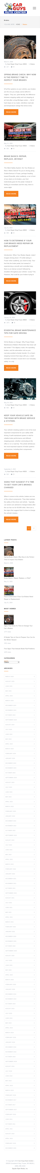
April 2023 (20, 801)
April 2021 (20, 917)
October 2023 (20, 772)
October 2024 (20, 715)
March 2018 (20, 1090)
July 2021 (20, 902)
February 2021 (20, 926)
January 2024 (20, 758)
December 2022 (20, 821)
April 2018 (20, 1085)
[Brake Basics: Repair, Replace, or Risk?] (20, 132)
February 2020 (20, 984)
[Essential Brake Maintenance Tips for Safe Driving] (20, 303)
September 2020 (20, 950)
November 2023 (20, 768)
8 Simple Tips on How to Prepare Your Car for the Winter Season (19, 638)
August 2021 (20, 898)
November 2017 (20, 1100)
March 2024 (20, 748)
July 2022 (20, 845)
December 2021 (20, 878)
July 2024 (20, 729)
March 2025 (20, 700)
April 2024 (20, 744)
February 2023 (20, 811)
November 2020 (20, 941)
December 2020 (20, 936)
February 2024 (20, 753)
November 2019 (20, 999)
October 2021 (20, 888)
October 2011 (20, 1124)
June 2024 (20, 734)
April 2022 (20, 859)
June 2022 (20, 849)
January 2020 (20, 989)
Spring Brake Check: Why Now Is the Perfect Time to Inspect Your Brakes (20, 77)
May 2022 (20, 854)
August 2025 (20, 681)
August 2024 (20, 724)
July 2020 (20, 960)
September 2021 (20, 893)
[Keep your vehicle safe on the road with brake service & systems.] (20, 389)
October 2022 (20, 830)
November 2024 (20, 710)
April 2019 (20, 1027)
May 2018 (20, 1080)
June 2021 (20, 907)
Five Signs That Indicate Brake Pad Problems (19, 648)
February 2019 (20, 1037)
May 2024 (20, 739)
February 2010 (20, 1143)
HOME (18, 24)
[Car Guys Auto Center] (18, 8)
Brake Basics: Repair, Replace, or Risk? (17, 578)
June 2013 (20, 1119)
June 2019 (20, 1018)
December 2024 (20, 705)
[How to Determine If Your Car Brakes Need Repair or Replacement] (20, 214)
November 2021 (20, 883)
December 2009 (20, 1148)
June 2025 (20, 686)
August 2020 (20, 955)
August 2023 (20, 782)
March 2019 (20, 1032)
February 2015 (20, 1114)
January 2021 (20, 931)
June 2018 (20, 1076)
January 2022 (20, 873)
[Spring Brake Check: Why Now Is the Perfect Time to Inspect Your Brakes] (20, 47)
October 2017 (20, 1104)
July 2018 (20, 1071)
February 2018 (20, 1095)
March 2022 (20, 864)
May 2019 (20, 1023)
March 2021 (20, 922)
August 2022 (20, 840)
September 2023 (20, 777)
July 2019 (20, 1013)
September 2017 (20, 1109)
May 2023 (20, 796)
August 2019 (20, 1008)
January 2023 (20, 816)
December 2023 (20, 763)
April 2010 (20, 1138)
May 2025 (20, 691)
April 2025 (20, 695)
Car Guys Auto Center (25, 1161)
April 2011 (20, 1128)
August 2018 (20, 1066)
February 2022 (20, 869)
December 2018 (20, 1047)
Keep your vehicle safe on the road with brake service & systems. (19, 418)
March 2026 (20, 676)
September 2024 (20, 719)
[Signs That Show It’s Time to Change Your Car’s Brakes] (9, 619)
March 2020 (20, 979)
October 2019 (20, 1003)
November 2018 (20, 1051)
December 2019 (20, 994)
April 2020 (20, 975)
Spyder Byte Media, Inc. (20, 1168)
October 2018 (20, 1056)
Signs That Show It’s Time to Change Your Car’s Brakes (18, 627)
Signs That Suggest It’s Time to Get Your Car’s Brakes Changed (19, 484)
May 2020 (20, 970)
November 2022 (20, 825)
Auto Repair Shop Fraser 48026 (17, 64)
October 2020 (20, 946)
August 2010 (20, 1133)
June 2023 (20, 792)
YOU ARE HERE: (9, 24)
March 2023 (20, 806)
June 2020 (20, 965)
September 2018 (20, 1061)
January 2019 (20, 1042)
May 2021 (20, 912)
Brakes (33, 64)
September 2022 (20, 835)
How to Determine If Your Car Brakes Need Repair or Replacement (18, 243)
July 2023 (20, 787)
